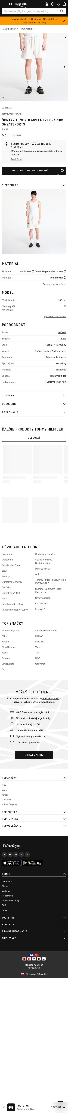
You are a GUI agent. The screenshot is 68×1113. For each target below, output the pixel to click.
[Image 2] (6, 97)
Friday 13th (41, 609)
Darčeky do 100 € (11, 592)
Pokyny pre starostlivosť (54, 284)
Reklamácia (10, 412)
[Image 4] (12, 97)
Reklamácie (7, 895)
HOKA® (39, 636)
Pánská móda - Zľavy (12, 604)
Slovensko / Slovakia (36, 974)
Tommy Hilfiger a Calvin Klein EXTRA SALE (50, 581)
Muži (4, 598)
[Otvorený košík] (64, 4)
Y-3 (37, 652)
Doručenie (9, 403)
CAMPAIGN (41, 603)
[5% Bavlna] (33, 271)
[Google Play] (32, 863)
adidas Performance (45, 630)
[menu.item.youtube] (10, 854)
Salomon (6, 658)
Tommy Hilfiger (12, 114)
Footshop (7, 554)
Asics (5, 652)
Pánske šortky (42, 568)
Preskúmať (16, 159)
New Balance (9, 647)
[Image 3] (9, 97)
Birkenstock (8, 663)
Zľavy (4, 570)
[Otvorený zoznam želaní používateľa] (58, 4)
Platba (5, 886)
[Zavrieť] (64, 20)
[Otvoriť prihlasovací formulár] (47, 4)
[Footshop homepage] (18, 4)
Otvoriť (56, 1107)
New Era (39, 641)
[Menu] (3, 4)
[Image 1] (3, 97)
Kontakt (5, 909)
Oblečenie (7, 559)
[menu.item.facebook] (4, 854)
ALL (37, 574)
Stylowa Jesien (43, 597)
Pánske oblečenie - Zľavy (15, 609)
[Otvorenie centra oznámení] (52, 4)
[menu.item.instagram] (15, 854)
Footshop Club (50, 698)
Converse (40, 663)
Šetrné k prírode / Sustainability (44, 561)
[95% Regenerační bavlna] (65, 271)
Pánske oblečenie (11, 565)
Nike (4, 636)
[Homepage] (34, 845)
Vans (37, 647)
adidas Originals (10, 630)
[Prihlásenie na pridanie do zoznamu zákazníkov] (62, 171)
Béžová (62, 332)
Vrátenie (6, 890)
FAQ (4, 905)
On (3, 669)
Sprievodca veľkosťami (55, 316)
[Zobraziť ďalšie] (64, 67)
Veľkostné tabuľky (10, 900)
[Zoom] (64, 36)
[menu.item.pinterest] (27, 854)
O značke (8, 395)
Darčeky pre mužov (12, 581)
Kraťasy (6, 576)
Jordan (5, 641)
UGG (37, 658)
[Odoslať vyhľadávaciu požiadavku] (62, 11)
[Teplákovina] (65, 277)
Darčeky (6, 587)
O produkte (10, 185)
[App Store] (11, 863)
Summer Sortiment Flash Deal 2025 (48, 590)
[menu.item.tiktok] (21, 854)
